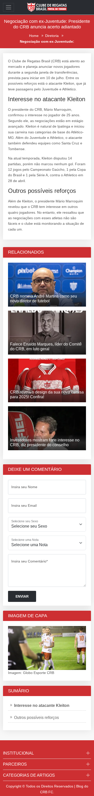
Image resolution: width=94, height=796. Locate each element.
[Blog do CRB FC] (47, 7)
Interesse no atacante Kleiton (41, 705)
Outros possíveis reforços (36, 717)
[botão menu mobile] (8, 7)
